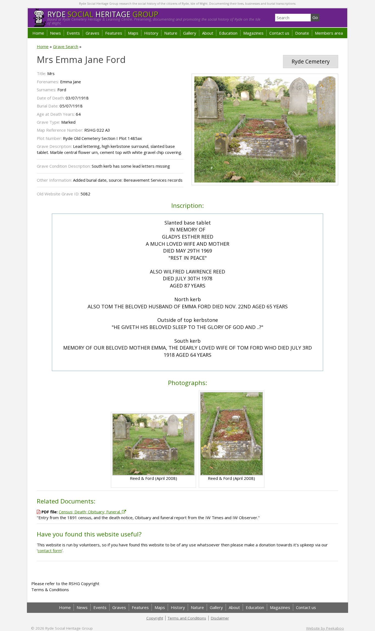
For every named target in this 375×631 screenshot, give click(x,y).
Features (113, 33)
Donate (302, 33)
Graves (92, 33)
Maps (133, 33)
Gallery (189, 33)
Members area (329, 33)
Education (228, 33)
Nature (170, 33)
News (55, 33)
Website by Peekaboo (325, 628)
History (151, 33)
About (207, 33)
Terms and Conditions (187, 618)
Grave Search (65, 46)
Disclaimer (220, 618)
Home (38, 33)
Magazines (253, 33)
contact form (50, 550)
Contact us (279, 33)
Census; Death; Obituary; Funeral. (90, 511)
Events (73, 33)
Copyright (154, 618)
